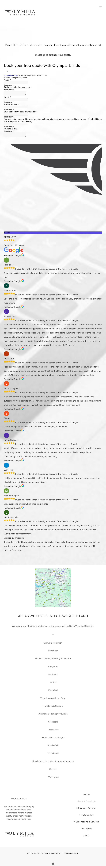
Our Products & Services (87, 821)
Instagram (87, 828)
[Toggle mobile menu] (100, 7)
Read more (17, 550)
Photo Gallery (87, 815)
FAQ (87, 835)
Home (87, 794)
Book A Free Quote (87, 801)
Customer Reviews (87, 808)
